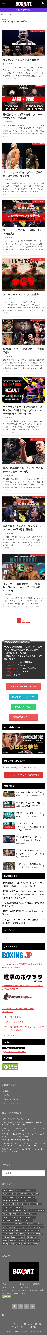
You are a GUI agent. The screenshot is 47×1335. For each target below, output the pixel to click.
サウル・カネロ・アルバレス (12, 1207)
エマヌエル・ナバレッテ (26, 1197)
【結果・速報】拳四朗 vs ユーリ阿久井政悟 (28, 865)
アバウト (17, 1324)
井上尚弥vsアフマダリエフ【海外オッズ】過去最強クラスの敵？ (29, 826)
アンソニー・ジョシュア (29, 1194)
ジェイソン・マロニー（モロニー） (15, 1210)
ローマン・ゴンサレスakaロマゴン (27, 1230)
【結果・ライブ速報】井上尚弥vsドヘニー (16, 1119)
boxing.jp (10, 674)
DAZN (9, 665)
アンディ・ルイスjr (9, 1197)
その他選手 (19, 1191)
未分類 (28, 1240)
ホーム (9, 1324)
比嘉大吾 (6, 1244)
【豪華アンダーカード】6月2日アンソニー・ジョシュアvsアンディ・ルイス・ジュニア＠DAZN (23, 1129)
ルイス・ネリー (8, 1230)
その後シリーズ (30, 1191)
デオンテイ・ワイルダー (11, 1220)
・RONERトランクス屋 (12, 1022)
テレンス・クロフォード (11, 1104)
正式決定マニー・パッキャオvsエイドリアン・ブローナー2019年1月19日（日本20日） (23, 1150)
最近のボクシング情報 (16, 1240)
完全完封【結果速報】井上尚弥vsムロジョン (29, 814)
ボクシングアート (22, 1331)
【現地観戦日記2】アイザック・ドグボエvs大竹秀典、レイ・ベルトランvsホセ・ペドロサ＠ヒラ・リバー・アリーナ (23, 1144)
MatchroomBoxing (14, 668)
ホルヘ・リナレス (36, 1224)
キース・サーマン (9, 1204)
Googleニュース (13, 671)
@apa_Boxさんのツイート (14, 1051)
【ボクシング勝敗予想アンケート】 (24, 686)
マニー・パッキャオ (20, 1227)
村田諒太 (6, 1091)
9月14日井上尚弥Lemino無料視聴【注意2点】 (29, 804)
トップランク (12, 662)
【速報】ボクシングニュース (23, 697)
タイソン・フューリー (28, 1214)
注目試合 (14, 1244)
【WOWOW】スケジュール (23, 717)
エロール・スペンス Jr (10, 1200)
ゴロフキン (37, 1204)
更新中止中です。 (24, 10)
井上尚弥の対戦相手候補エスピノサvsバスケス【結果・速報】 (29, 853)
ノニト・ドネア (26, 1220)
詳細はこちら (20, 1293)
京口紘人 (14, 1237)
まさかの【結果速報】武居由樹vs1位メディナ (29, 794)
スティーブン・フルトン (11, 1214)
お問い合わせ (27, 1324)
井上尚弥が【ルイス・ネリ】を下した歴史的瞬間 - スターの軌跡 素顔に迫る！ (23, 894)
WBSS (11, 1191)
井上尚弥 (6, 1095)
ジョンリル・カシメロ (36, 1210)
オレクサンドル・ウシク (28, 1200)
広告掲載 (33, 1327)
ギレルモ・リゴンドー (24, 1204)
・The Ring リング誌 (11, 1017)
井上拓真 (39, 1234)
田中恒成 (35, 1244)
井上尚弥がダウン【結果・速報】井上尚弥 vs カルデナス (29, 840)
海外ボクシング (24, 1244)
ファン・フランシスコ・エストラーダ (15, 1224)
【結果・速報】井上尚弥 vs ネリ (16, 891)
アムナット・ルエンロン (11, 1194)
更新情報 (38, 1324)
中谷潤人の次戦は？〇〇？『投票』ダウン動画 (23, 903)
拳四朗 (5, 1240)
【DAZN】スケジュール (23, 707)
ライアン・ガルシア (36, 1227)
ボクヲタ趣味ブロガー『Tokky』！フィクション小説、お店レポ (22, 987)
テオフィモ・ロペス (9, 1217)
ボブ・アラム (7, 1227)
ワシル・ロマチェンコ (10, 1099)
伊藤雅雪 (22, 1237)
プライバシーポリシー (19, 1327)
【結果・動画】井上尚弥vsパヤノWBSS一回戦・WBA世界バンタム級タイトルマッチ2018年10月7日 (23, 1124)
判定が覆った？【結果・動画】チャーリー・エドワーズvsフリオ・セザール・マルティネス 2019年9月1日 (23, 1135)
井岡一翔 (6, 1237)
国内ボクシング (32, 1237)
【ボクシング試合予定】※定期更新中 (19, 767)
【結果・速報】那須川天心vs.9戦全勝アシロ (22, 911)
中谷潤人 (23, 1234)
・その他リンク (9, 1035)
